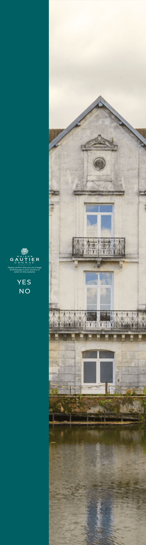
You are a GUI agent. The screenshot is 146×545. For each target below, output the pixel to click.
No (25, 291)
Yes (24, 282)
